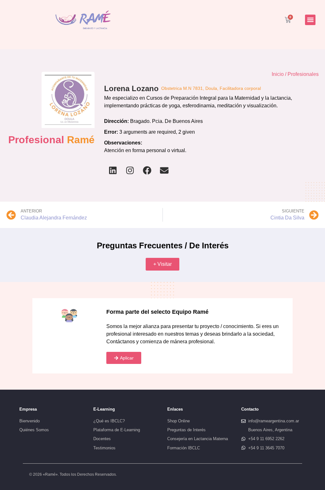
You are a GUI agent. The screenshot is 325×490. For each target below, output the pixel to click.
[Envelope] (164, 170)
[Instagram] (129, 170)
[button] (310, 20)
